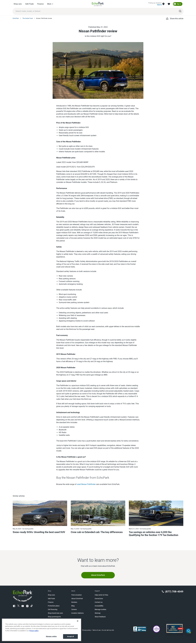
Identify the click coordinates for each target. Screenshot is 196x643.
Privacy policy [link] (86, 630)
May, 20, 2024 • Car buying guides (23, 529)
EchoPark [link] (16, 18)
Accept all (70, 636)
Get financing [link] (52, 609)
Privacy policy (34, 631)
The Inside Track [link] (27, 18)
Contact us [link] (98, 602)
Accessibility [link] (99, 606)
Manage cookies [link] (100, 609)
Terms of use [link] (96, 630)
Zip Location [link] (163, 4)
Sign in (179, 4)
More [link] (49, 4)
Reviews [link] (74, 602)
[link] (98, 4)
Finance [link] (40, 4)
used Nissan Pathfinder (86, 484)
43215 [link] (159, 5)
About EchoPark (98, 575)
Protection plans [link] (53, 606)
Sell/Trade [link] (29, 4)
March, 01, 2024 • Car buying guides (140, 529)
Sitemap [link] (97, 613)
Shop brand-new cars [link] (55, 613)
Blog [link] (73, 606)
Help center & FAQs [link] (101, 595)
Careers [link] (74, 609)
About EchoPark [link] (77, 598)
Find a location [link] (76, 595)
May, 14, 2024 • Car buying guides (81, 529)
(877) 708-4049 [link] (174, 591)
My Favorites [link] (169, 4)
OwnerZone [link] (99, 598)
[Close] (77, 621)
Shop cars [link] (18, 4)
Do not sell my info (108, 630)
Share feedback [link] (100, 617)
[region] (41, 630)
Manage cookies (51, 636)
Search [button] (180, 11)
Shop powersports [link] (54, 617)
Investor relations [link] (77, 613)
